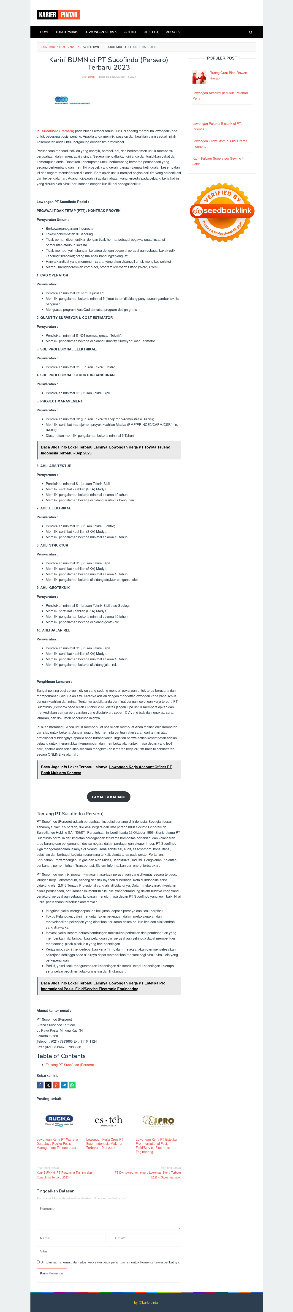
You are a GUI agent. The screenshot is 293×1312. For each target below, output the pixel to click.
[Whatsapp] (72, 1085)
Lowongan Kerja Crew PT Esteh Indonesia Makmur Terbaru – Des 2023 (104, 1143)
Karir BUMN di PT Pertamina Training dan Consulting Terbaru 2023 (64, 1172)
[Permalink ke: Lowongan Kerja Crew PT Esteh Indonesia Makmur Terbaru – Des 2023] (108, 1121)
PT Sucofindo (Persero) (56, 130)
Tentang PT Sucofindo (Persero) (70, 1064)
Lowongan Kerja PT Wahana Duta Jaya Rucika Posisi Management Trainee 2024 (57, 1143)
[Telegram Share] (64, 1085)
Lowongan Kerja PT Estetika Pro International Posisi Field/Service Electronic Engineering (156, 1145)
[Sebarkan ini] (40, 1085)
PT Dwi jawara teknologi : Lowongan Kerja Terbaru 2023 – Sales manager (147, 1172)
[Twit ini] (48, 1085)
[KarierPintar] (58, 14)
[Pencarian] (250, 32)
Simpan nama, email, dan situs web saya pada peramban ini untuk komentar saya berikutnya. (110, 1262)
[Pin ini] (56, 1085)
